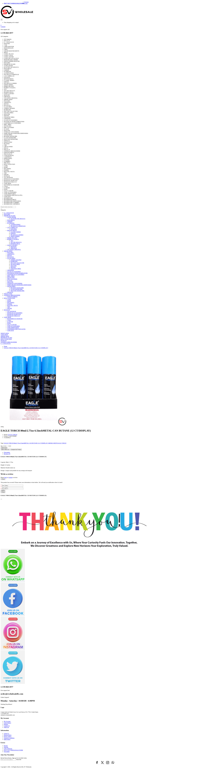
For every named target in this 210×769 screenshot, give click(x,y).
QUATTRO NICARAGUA (17, 218)
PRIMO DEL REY (12, 237)
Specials (6, 747)
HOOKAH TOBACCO (13, 315)
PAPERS (9, 304)
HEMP (9, 301)
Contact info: (4, 712)
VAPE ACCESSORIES (13, 326)
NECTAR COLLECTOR (17, 263)
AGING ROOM (11, 217)
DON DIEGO (11, 220)
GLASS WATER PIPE (16, 289)
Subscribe (18, 759)
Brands (6, 745)
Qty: (2, 446)
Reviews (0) (7, 454)
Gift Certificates (8, 748)
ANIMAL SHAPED (15, 260)
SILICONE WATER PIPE (17, 290)
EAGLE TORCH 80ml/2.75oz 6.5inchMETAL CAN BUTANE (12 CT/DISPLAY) (26, 348)
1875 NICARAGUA (16, 242)
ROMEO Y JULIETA (13, 239)
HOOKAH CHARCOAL (14, 314)
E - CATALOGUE (9, 212)
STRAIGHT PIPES (15, 268)
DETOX (9, 255)
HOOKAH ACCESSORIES (14, 313)
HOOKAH (7, 310)
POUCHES (7, 214)
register (10, 477)
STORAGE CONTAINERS (14, 283)
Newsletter (7, 751)
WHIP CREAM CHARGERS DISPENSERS (19, 285)
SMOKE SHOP (8, 251)
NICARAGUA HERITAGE (18, 226)
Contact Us (7, 725)
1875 (11, 240)
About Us (6, 733)
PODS (9, 323)
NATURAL (13, 229)
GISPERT (10, 221)
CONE (9, 299)
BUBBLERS (13, 261)
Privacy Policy (7, 736)
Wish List (6, 727)
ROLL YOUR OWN (9, 298)
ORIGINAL (13, 248)
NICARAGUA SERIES (16, 235)
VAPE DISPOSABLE (13, 327)
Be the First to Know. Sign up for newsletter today (14, 758)
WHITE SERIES (15, 236)
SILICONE (13, 265)
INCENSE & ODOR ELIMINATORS (17, 273)
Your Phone (5, 488)
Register (26, 2)
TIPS (8, 307)
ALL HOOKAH (11, 311)
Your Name (5, 485)
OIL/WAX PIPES (15, 264)
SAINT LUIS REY (12, 245)
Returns (6, 724)
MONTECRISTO (12, 230)
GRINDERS (10, 270)
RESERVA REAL (15, 243)
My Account (7, 721)
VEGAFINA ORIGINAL (14, 249)
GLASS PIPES (11, 258)
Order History (7, 723)
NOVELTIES (11, 277)
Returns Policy (8, 735)
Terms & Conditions (9, 738)
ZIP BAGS (10, 292)
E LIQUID (10, 321)
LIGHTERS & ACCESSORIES (15, 274)
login (5, 477)
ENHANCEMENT (12, 296)
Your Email (5, 487)
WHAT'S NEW (8, 293)
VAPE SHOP (7, 317)
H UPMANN (10, 223)
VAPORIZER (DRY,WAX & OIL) (16, 329)
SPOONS (13, 267)
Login (25, 3)
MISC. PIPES (11, 276)
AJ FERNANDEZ (15, 224)
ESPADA (13, 233)
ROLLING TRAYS (12, 305)
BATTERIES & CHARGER (14, 318)
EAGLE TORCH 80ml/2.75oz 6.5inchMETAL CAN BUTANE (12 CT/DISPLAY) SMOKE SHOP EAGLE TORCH (35, 443)
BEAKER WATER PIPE (17, 288)
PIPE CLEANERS (12, 279)
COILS (9, 320)
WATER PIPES (11, 286)
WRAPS (9, 308)
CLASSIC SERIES (15, 232)
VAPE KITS (10, 330)
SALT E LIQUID (12, 324)
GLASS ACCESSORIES (14, 271)
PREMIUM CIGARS (9, 215)
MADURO (13, 246)
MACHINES (10, 302)
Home (5, 346)
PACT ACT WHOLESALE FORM (14, 3)
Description (7, 452)
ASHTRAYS (10, 254)
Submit (3, 490)
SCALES (9, 280)
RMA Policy (7, 739)
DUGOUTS (10, 257)
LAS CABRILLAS (12, 227)
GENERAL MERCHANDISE (12, 295)
